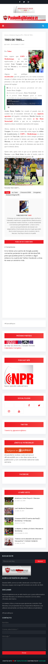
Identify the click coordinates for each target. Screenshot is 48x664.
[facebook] (20, 2)
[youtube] (19, 411)
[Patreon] (8, 405)
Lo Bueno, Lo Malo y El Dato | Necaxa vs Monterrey (29, 530)
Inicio (6, 35)
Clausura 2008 (25, 192)
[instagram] (28, 2)
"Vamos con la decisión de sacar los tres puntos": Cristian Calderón (28, 540)
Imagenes (37, 192)
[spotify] (19, 405)
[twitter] (24, 2)
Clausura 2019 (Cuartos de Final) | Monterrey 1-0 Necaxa (27, 519)
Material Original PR (16, 35)
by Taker (15, 192)
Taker (8, 44)
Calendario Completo (12, 348)
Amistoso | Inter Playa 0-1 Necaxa (27, 498)
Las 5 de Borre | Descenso (24, 508)
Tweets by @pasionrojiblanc (15, 430)
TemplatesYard (22, 661)
